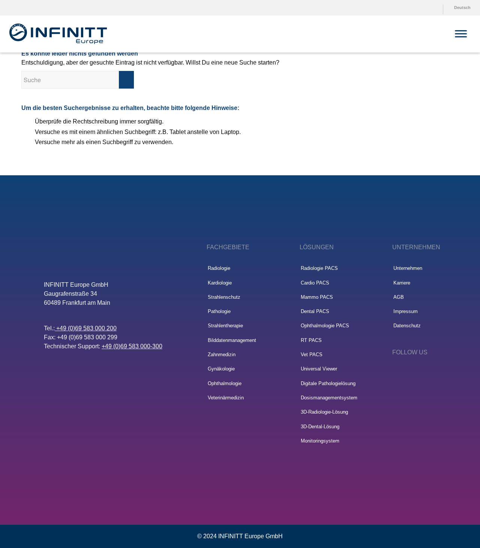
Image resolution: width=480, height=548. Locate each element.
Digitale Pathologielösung (328, 383)
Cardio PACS (315, 283)
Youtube (425, 7)
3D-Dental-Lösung (320, 426)
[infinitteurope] (58, 34)
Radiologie (219, 268)
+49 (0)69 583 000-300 (132, 346)
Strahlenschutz (224, 297)
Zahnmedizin (222, 354)
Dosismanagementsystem (329, 397)
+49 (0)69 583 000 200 (86, 328)
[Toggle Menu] (461, 33)
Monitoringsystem (320, 441)
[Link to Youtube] (418, 372)
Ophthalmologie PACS (325, 325)
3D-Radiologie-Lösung (324, 412)
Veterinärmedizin (226, 397)
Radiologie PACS (319, 268)
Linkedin (438, 7)
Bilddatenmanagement (232, 340)
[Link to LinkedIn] (395, 372)
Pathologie (219, 311)
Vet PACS (311, 354)
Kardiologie (220, 283)
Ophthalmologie (225, 383)
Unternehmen (407, 268)
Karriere (401, 283)
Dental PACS (315, 311)
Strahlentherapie (225, 325)
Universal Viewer (319, 369)
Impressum (405, 311)
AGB (398, 297)
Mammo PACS (317, 297)
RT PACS (311, 340)
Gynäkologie (221, 369)
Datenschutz (407, 325)
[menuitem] (423, 7)
